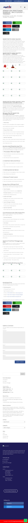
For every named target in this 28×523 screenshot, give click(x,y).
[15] (6, 84)
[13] (22, 84)
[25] (14, 272)
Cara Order (5, 381)
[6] (22, 97)
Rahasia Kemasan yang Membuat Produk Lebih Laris (12, 397)
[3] (22, 66)
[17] (14, 78)
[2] (14, 66)
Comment (5, 330)
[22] (6, 266)
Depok (4, 476)
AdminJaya (6, 16)
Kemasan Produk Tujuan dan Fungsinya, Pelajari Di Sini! (12, 412)
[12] (6, 91)
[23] (22, 266)
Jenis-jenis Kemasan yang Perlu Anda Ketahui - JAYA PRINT (13, 411)
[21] (14, 266)
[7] (14, 97)
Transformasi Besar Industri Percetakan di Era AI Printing (12, 402)
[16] (22, 78)
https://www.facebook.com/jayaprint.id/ (14, 296)
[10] (22, 91)
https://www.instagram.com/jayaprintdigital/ (15, 294)
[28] (6, 278)
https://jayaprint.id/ (19, 292)
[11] (14, 91)
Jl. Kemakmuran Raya (8, 477)
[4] (6, 72)
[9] (6, 97)
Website (4, 355)
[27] (14, 278)
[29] (22, 278)
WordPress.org (5, 437)
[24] (6, 272)
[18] (6, 78)
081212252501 (10, 292)
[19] (22, 72)
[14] (14, 84)
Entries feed (5, 434)
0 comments (11, 17)
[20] (14, 72)
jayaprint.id (17, 299)
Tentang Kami (5, 379)
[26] (22, 272)
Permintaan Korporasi (10, 491)
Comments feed (5, 436)
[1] (6, 66)
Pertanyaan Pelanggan (6, 382)
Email (4, 350)
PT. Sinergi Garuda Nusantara (17, 521)
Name (4, 345)
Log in (4, 433)
